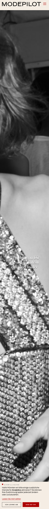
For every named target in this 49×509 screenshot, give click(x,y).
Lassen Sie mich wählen (11, 499)
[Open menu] (44, 4)
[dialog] (24, 495)
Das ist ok (31, 504)
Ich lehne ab (11, 504)
